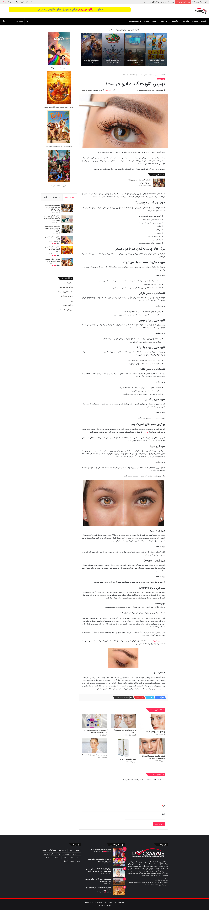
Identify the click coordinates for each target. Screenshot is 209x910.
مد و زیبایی (164, 21)
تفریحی (44, 850)
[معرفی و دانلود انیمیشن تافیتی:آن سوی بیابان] (58, 127)
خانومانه (196, 21)
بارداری (70, 850)
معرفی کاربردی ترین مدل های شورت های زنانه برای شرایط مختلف (52, 218)
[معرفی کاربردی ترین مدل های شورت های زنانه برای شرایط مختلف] (67, 219)
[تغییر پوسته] (27, 21)
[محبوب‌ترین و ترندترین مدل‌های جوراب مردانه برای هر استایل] (67, 208)
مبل (72, 301)
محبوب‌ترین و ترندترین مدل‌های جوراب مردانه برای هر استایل (52, 207)
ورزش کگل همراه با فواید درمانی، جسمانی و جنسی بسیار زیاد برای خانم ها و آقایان (97, 870)
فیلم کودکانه (48, 858)
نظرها (45, 197)
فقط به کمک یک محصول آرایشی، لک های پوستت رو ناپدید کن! (153, 757)
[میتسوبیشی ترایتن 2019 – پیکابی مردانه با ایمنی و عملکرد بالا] (119, 881)
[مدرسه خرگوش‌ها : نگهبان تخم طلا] (156, 49)
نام (163, 806)
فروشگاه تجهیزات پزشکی (66, 287)
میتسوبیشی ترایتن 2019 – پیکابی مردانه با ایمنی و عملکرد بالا (98, 880)
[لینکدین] (104, 906)
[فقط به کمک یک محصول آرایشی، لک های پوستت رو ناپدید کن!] (152, 746)
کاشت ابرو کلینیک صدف (156, 641)
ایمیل (163, 814)
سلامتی (71, 858)
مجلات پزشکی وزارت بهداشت (64, 292)
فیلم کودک (57, 858)
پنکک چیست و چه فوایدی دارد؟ (155, 731)
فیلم (64, 858)
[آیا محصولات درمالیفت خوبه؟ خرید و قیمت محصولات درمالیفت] (94, 721)
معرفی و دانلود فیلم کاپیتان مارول (101, 849)
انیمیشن (151, 36)
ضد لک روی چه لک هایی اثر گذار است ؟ (94, 755)
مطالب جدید (69, 197)
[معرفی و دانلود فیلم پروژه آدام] (91, 49)
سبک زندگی (186, 21)
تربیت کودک (52, 850)
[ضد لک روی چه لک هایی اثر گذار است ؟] (94, 745)
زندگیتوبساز (175, 21)
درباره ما (10, 2)
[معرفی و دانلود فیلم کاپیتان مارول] (119, 852)
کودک (72, 861)
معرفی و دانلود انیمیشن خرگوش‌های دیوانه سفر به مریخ (98, 888)
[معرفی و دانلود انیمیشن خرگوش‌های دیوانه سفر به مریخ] (119, 890)
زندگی (53, 854)
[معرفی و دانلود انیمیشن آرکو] (59, 48)
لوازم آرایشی (147, 75)
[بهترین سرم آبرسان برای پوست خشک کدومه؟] (123, 721)
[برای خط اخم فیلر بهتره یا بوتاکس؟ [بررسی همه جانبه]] (67, 229)
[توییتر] (107, 906)
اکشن (129, 36)
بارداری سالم (62, 850)
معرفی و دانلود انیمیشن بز (58, 186)
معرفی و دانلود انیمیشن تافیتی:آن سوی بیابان (59, 146)
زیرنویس (46, 854)
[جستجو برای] (4, 21)
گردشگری (64, 861)
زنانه (59, 854)
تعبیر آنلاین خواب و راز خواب (64, 310)
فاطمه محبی (159, 90)
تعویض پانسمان (68, 283)
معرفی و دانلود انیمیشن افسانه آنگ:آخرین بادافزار (58, 107)
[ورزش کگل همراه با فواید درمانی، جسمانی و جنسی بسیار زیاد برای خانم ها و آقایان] (119, 872)
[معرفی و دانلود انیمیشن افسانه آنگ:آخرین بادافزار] (59, 88)
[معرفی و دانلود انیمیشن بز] (59, 166)
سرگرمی (78, 858)
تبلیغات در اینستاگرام (67, 296)
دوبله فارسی (76, 854)
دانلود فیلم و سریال (134, 21)
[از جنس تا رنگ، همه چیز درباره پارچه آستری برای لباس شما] (119, 862)
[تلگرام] (99, 906)
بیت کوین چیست (68, 305)
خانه (31, 2)
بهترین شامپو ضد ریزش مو (128, 759)
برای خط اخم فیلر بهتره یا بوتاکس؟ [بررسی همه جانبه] (52, 228)
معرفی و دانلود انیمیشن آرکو (166, 2)
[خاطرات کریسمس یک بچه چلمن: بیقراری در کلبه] (113, 49)
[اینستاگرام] (102, 906)
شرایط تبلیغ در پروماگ (21, 2)
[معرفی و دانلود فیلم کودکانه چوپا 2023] (135, 49)
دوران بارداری (66, 854)
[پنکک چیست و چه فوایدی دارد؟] (152, 721)
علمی (154, 21)
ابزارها (147, 21)
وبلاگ (4, 2)
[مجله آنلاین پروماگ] (200, 11)
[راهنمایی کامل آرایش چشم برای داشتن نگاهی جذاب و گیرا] (159, 183)
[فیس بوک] (109, 906)
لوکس (78, 861)
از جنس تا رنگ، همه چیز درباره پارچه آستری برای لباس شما (99, 860)
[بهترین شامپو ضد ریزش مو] (123, 747)
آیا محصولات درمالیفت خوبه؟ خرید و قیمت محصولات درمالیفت (95, 731)
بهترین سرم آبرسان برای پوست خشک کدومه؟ (124, 731)
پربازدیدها (56, 197)
